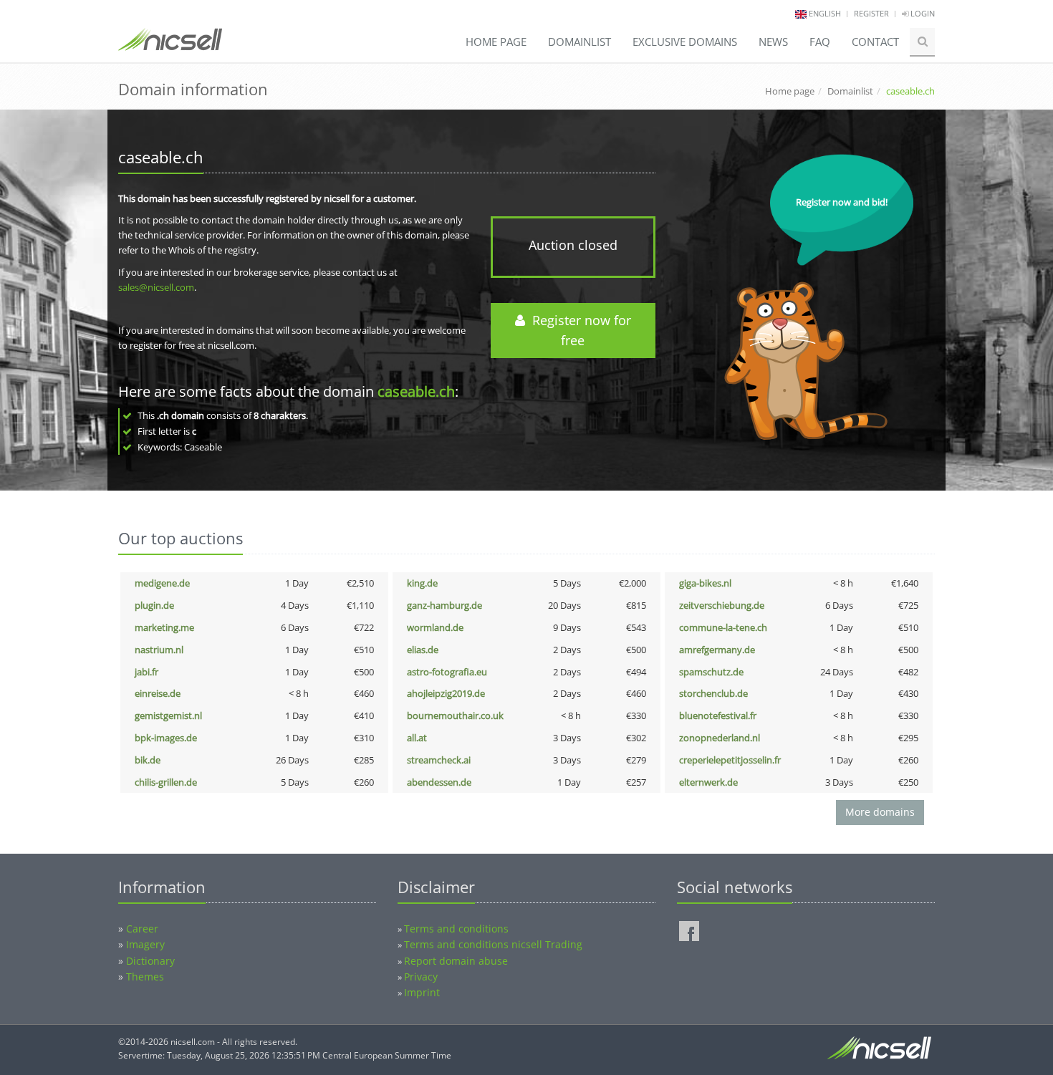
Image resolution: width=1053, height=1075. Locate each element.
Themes (145, 976)
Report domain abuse (456, 961)
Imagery (145, 944)
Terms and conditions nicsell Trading (493, 944)
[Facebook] (689, 931)
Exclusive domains (685, 41)
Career (142, 928)
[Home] (170, 46)
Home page (496, 41)
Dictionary (150, 961)
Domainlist (579, 41)
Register (871, 13)
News (773, 41)
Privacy (421, 976)
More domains (880, 812)
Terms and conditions (456, 928)
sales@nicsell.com (156, 287)
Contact (875, 41)
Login (921, 13)
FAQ (819, 41)
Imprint (422, 992)
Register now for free (578, 331)
